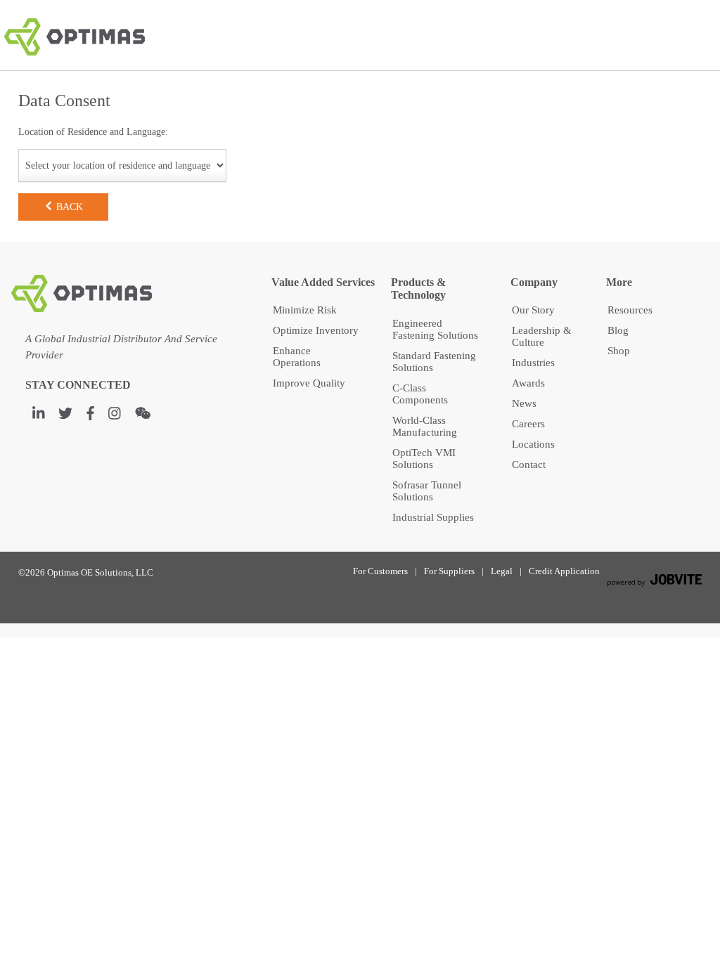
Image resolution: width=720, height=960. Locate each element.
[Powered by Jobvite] (654, 582)
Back (68, 207)
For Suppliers (449, 571)
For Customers (380, 571)
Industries (533, 362)
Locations (533, 444)
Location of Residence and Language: (93, 132)
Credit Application (564, 571)
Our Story (533, 310)
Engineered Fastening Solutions (435, 329)
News (524, 403)
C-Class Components (420, 394)
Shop (619, 350)
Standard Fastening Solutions (434, 361)
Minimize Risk (305, 310)
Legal (502, 571)
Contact (529, 464)
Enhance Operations (297, 356)
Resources (630, 310)
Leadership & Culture (542, 336)
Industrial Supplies (433, 517)
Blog (618, 330)
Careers (528, 423)
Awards (528, 383)
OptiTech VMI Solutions (424, 458)
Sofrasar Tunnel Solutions (426, 490)
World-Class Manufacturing (424, 426)
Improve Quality (309, 383)
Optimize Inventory (316, 330)
